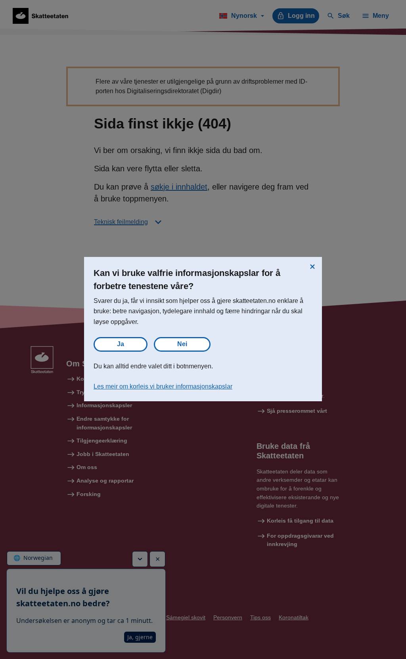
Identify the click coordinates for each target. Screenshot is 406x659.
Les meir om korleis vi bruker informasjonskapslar (163, 386)
